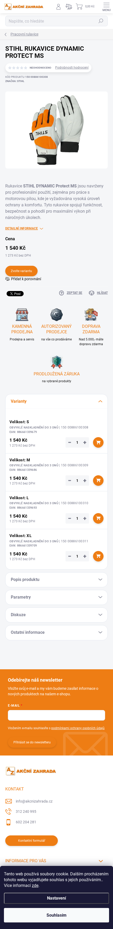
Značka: (14, 81)
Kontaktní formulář (31, 841)
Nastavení (56, 898)
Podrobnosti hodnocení (72, 67)
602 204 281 (26, 822)
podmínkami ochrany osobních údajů (78, 728)
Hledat (101, 21)
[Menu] (106, 6)
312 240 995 (26, 811)
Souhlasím (56, 915)
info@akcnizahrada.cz (34, 801)
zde (35, 885)
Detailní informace (21, 228)
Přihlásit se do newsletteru (32, 742)
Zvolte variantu (21, 271)
